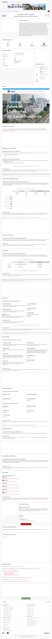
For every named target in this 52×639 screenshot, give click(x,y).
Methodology (18, 635)
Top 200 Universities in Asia (6, 614)
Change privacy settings (34, 635)
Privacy (29, 635)
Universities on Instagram (30, 609)
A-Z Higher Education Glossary (25, 581)
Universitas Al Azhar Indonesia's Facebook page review (11, 478)
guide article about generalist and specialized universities (32, 214)
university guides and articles (9, 570)
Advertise (24, 635)
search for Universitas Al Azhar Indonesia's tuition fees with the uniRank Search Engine (26, 270)
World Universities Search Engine (35, 568)
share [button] (47, 16)
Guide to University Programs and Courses (16, 244)
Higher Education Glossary (30, 625)
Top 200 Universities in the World (7, 606)
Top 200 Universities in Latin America (8, 609)
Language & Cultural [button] (7, 199)
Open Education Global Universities (8, 630)
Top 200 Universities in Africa (7, 612)
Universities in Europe (6, 622)
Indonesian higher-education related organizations (12, 577)
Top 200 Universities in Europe (7, 611)
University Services (42, 421)
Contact (22, 635)
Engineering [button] (8, 208)
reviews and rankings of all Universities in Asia (15, 579)
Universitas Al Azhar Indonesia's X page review (10, 481)
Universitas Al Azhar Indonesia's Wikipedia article (26, 520)
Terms (27, 635)
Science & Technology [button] (7, 206)
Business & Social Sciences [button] (6, 201)
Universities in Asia (5, 625)
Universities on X (29, 608)
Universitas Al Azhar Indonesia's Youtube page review (11, 484)
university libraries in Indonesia (26, 577)
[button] (17, 193)
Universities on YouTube (30, 611)
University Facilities (35, 421)
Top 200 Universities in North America (8, 608)
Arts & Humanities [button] (7, 197)
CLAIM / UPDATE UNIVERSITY (26, 524)
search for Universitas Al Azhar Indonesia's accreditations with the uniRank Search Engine (26, 166)
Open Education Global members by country (32, 510)
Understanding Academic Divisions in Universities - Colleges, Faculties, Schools (22, 437)
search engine (47, 239)
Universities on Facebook (30, 606)
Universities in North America (7, 619)
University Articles (29, 619)
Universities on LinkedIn (30, 614)
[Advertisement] (9, 25)
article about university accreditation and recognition (24, 171)
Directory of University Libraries (31, 622)
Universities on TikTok (30, 612)
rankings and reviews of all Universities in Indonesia (16, 566)
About (15, 635)
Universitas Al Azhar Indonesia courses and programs (19, 239)
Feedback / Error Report (26, 598)
